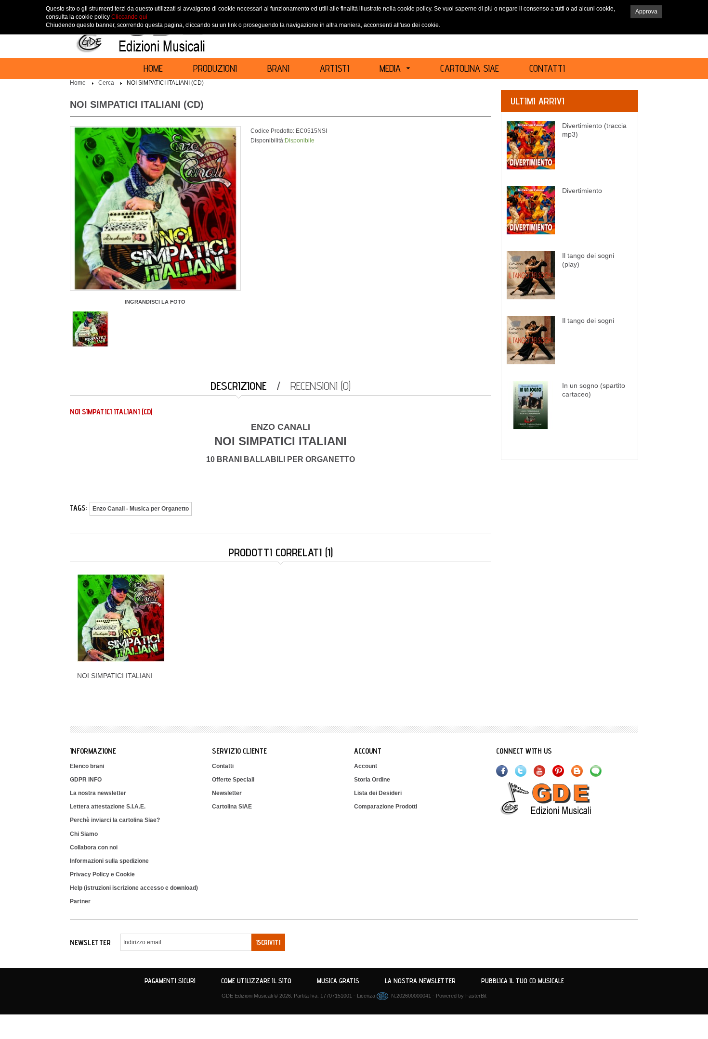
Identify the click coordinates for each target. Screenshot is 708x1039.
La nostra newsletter (98, 793)
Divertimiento (582, 190)
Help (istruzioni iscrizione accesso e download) (134, 888)
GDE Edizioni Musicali (247, 996)
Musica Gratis (338, 981)
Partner (80, 901)
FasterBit (475, 996)
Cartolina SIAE (232, 806)
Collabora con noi (94, 847)
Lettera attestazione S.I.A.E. (107, 806)
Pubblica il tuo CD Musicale (522, 981)
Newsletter (227, 793)
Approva (646, 11)
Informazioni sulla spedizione (109, 861)
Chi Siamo (84, 834)
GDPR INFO (86, 779)
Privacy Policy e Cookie (102, 874)
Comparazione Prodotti (385, 806)
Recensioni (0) (320, 386)
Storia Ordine (372, 779)
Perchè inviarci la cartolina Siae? (115, 820)
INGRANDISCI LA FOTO (155, 302)
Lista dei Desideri (378, 793)
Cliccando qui (129, 16)
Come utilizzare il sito (256, 981)
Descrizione (238, 386)
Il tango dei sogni (588, 320)
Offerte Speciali (233, 779)
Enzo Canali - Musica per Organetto (140, 508)
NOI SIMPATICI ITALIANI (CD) (165, 82)
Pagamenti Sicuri (170, 981)
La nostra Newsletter (420, 981)
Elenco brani (87, 766)
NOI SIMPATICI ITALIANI (115, 676)
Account (365, 766)
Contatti (223, 766)
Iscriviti (268, 942)
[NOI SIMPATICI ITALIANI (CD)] (90, 328)
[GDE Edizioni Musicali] (557, 798)
